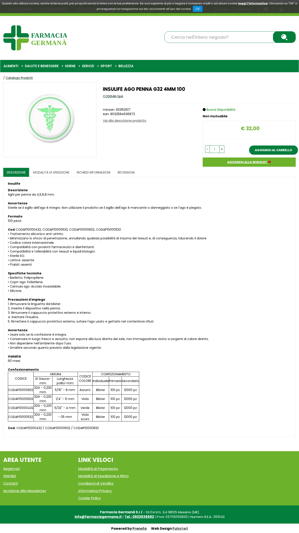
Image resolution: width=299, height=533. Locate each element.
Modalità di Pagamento (98, 468)
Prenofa (139, 528)
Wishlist (9, 476)
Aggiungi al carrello (273, 150)
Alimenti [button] (11, 66)
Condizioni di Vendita (95, 483)
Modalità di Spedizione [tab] (51, 172)
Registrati (11, 468)
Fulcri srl (180, 528)
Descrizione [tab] (16, 172)
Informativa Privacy (95, 490)
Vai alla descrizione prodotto (124, 120)
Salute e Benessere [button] (42, 66)
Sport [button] (106, 66)
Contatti (10, 483)
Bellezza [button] (126, 66)
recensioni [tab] (126, 172)
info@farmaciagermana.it (98, 516)
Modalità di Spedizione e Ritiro (103, 476)
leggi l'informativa (253, 3)
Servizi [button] (88, 66)
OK (197, 9)
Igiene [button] (70, 66)
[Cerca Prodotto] (284, 37)
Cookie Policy (89, 498)
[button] (207, 149)
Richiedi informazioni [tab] (93, 172)
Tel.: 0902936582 (139, 516)
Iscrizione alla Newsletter (24, 490)
